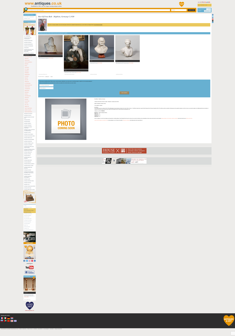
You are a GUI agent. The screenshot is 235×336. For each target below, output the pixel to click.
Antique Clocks (27, 132)
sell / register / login (202, 5)
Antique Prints (27, 174)
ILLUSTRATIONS (27, 83)
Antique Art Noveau (28, 113)
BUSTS (26, 65)
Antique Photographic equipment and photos (28, 172)
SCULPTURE (27, 101)
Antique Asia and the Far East (29, 118)
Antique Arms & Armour (29, 53)
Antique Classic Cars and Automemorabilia (29, 130)
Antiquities (26, 47)
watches (173, 118)
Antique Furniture (28, 141)
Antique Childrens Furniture (28, 127)
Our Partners (27, 223)
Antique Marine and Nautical (28, 168)
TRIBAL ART (27, 106)
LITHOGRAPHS (27, 88)
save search (124, 92)
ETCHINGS (27, 76)
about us (26, 225)
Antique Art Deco (27, 115)
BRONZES (26, 63)
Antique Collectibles (28, 134)
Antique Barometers (28, 44)
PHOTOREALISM (28, 95)
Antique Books (27, 119)
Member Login (27, 18)
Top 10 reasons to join (28, 210)
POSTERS (26, 99)
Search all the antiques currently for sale (101, 120)
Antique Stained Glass (28, 143)
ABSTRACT (27, 58)
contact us (26, 228)
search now (191, 10)
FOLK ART (26, 79)
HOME (25, 205)
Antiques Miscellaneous (29, 163)
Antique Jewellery (28, 152)
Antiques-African (27, 42)
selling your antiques (126, 120)
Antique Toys (26, 184)
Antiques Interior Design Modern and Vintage (29, 150)
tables (170, 118)
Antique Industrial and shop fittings (29, 147)
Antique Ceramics (27, 125)
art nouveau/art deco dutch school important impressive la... (29, 295)
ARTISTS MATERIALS (28, 62)
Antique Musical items (28, 165)
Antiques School (27, 212)
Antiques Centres (28, 220)
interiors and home (189, 118)
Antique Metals (27, 155)
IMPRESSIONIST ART (28, 85)
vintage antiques (164, 118)
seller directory (28, 218)
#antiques (30, 263)
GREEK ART (27, 81)
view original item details (98, 24)
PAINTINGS (27, 92)
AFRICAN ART (27, 60)
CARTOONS (27, 67)
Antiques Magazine (28, 213)
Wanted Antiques (27, 215)
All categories (27, 36)
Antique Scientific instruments (28, 177)
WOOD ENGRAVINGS (28, 111)
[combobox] (179, 10)
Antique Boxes (27, 121)
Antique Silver (27, 179)
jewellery (176, 118)
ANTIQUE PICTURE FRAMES (29, 139)
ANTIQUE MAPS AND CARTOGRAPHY (27, 38)
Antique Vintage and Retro (29, 186)
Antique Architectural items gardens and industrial (29, 50)
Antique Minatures (28, 160)
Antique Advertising (28, 40)
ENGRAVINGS (27, 74)
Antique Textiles (27, 182)
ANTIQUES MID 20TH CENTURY (27, 158)
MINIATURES (27, 90)
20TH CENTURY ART (28, 56)
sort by (199, 10)
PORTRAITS (27, 97)
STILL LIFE (26, 104)
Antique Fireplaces (28, 137)
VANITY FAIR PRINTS (28, 108)
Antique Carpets (27, 123)
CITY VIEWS (27, 69)
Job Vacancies (27, 226)
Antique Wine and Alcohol (29, 189)
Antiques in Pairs (27, 170)
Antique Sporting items (29, 180)
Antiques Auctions (28, 207)
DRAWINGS (27, 72)
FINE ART (26, 78)
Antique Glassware (28, 144)
